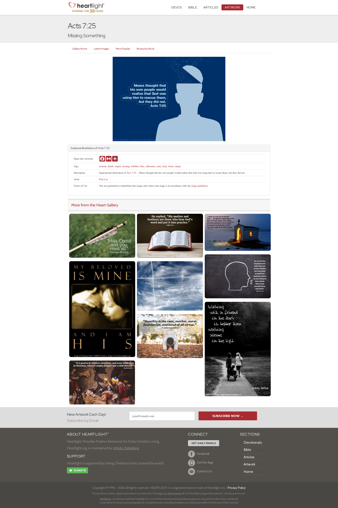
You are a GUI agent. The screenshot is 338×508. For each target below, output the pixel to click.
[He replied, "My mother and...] (170, 235)
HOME (251, 7)
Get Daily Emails (203, 443)
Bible (192, 7)
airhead (102, 166)
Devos (176, 7)
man (159, 166)
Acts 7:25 (131, 172)
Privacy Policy (237, 488)
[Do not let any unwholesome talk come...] (238, 276)
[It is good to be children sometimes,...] (102, 382)
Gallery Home (79, 48)
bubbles (135, 166)
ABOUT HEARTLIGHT (88, 434)
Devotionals (253, 442)
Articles (210, 7)
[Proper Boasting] (170, 285)
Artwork (232, 7)
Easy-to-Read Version (170, 493)
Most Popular (123, 48)
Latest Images (101, 48)
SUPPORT (76, 456)
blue (142, 166)
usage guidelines (199, 185)
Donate (77, 470)
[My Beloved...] (102, 308)
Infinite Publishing (126, 448)
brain (170, 166)
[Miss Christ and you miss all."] (102, 235)
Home (248, 472)
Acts (101, 148)
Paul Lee (103, 179)
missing (126, 166)
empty (178, 166)
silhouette (150, 166)
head (164, 166)
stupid (118, 166)
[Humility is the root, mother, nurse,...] (170, 335)
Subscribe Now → (227, 416)
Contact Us (204, 471)
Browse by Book (145, 48)
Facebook (203, 453)
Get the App (205, 462)
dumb (110, 166)
